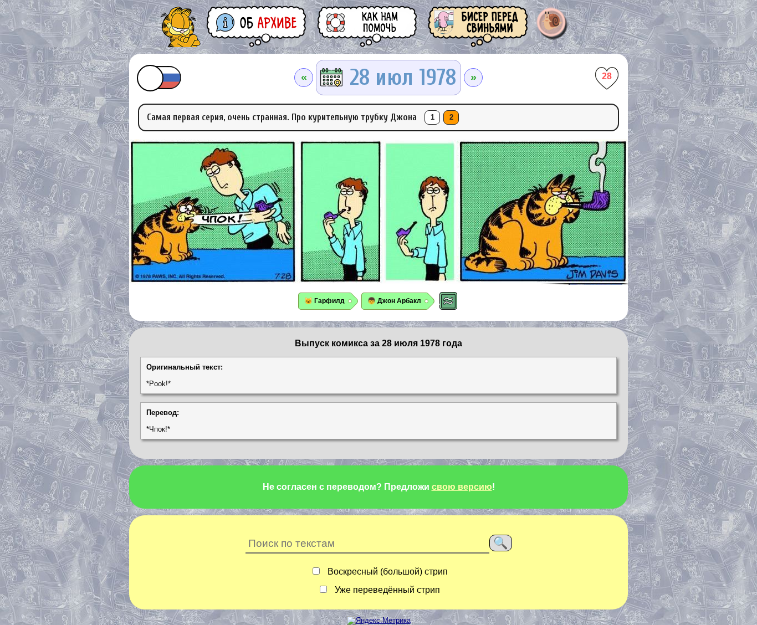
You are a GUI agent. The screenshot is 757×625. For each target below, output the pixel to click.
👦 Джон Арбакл (394, 301)
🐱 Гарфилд (324, 301)
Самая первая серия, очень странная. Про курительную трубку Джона (282, 117)
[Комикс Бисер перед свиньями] (478, 26)
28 (607, 76)
